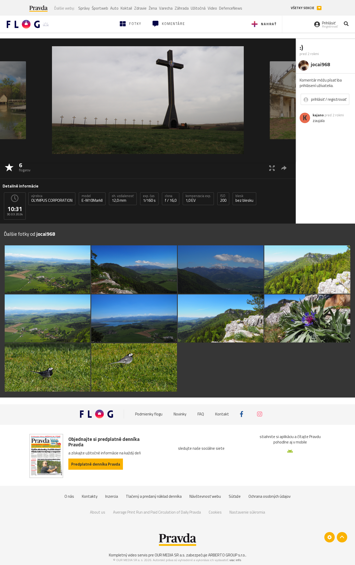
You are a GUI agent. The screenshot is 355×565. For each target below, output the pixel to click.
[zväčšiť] (272, 168)
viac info (235, 559)
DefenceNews (230, 8)
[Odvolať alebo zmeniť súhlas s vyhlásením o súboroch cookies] (329, 537)
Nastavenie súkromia (247, 512)
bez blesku (244, 198)
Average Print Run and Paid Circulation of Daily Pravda (157, 512)
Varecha (166, 8)
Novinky (180, 414)
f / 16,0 (170, 198)
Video (212, 8)
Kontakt (222, 414)
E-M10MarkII (92, 198)
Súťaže (235, 496)
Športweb (100, 8)
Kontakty (89, 496)
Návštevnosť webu (205, 496)
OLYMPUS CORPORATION (52, 198)
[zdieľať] (284, 168)
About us (97, 512)
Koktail (126, 8)
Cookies (215, 512)
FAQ (201, 414)
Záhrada (182, 8)
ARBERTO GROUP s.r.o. (227, 555)
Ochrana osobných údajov (269, 496)
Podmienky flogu (148, 414)
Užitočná (198, 8)
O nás (69, 496)
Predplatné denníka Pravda (95, 464)
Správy (84, 8)
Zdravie (140, 8)
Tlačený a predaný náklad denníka (154, 496)
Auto (114, 8)
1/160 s (149, 198)
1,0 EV (198, 198)
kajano (318, 115)
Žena (153, 8)
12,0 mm (123, 198)
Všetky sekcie (303, 7)
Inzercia (111, 496)
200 (223, 198)
